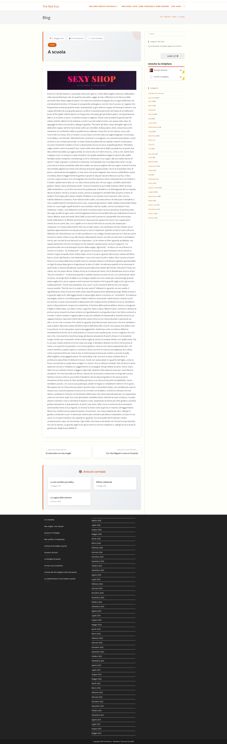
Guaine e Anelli (153, 188)
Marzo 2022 (96, 688)
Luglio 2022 (96, 670)
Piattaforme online (154, 93)
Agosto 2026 (96, 520)
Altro (150, 101)
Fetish (150, 183)
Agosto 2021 (96, 720)
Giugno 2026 (97, 530)
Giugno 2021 (97, 729)
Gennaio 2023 (97, 643)
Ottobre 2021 (97, 710)
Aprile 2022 (96, 683)
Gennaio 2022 (97, 697)
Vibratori (151, 218)
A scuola (181, 17)
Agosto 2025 (96, 575)
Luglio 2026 (96, 525)
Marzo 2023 (96, 634)
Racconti (151, 98)
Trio (149, 149)
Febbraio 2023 (97, 638)
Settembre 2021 (98, 715)
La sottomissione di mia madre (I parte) (59, 579)
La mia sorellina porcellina (62, 482)
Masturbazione (153, 127)
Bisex (150, 105)
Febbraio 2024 (97, 584)
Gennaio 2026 (97, 552)
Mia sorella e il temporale (54, 539)
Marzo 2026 (96, 543)
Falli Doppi (152, 179)
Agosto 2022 (96, 665)
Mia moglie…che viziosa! (53, 526)
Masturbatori (153, 196)
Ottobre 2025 (97, 566)
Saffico (150, 140)
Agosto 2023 (96, 611)
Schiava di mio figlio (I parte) (55, 546)
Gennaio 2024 (97, 588)
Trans (150, 144)
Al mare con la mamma (53, 566)
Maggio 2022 (97, 679)
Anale (150, 157)
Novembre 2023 (98, 597)
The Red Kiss (51, 6)
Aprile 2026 (96, 539)
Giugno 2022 (97, 674)
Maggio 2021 (97, 733)
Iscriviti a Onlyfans (161, 77)
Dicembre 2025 (98, 557)
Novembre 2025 (98, 561)
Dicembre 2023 (98, 593)
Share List (172, 56)
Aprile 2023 (96, 629)
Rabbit (150, 201)
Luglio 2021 (96, 724)
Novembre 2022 (98, 652)
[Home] (161, 17)
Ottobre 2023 (97, 602)
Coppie (150, 110)
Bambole (151, 162)
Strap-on (151, 213)
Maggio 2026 (97, 534)
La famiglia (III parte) (52, 559)
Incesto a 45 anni (51, 552)
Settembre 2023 (98, 606)
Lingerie (151, 192)
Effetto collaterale (104, 482)
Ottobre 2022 (97, 656)
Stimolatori (152, 209)
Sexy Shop (152, 154)
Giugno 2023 (97, 620)
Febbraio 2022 (97, 692)
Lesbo (150, 123)
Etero (52, 45)
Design (150, 170)
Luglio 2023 (96, 615)
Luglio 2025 (96, 579)
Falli (149, 175)
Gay (149, 119)
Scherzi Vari (152, 205)
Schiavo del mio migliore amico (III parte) (60, 572)
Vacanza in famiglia (52, 533)
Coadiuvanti (152, 166)
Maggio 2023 (97, 625)
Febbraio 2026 (97, 548)
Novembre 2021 (98, 706)
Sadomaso (152, 136)
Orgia (150, 131)
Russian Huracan (160, 70)
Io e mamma (49, 520)
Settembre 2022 (98, 661)
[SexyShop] (91, 80)
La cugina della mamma (61, 497)
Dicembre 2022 (98, 647)
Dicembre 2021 (98, 701)
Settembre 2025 (98, 570)
